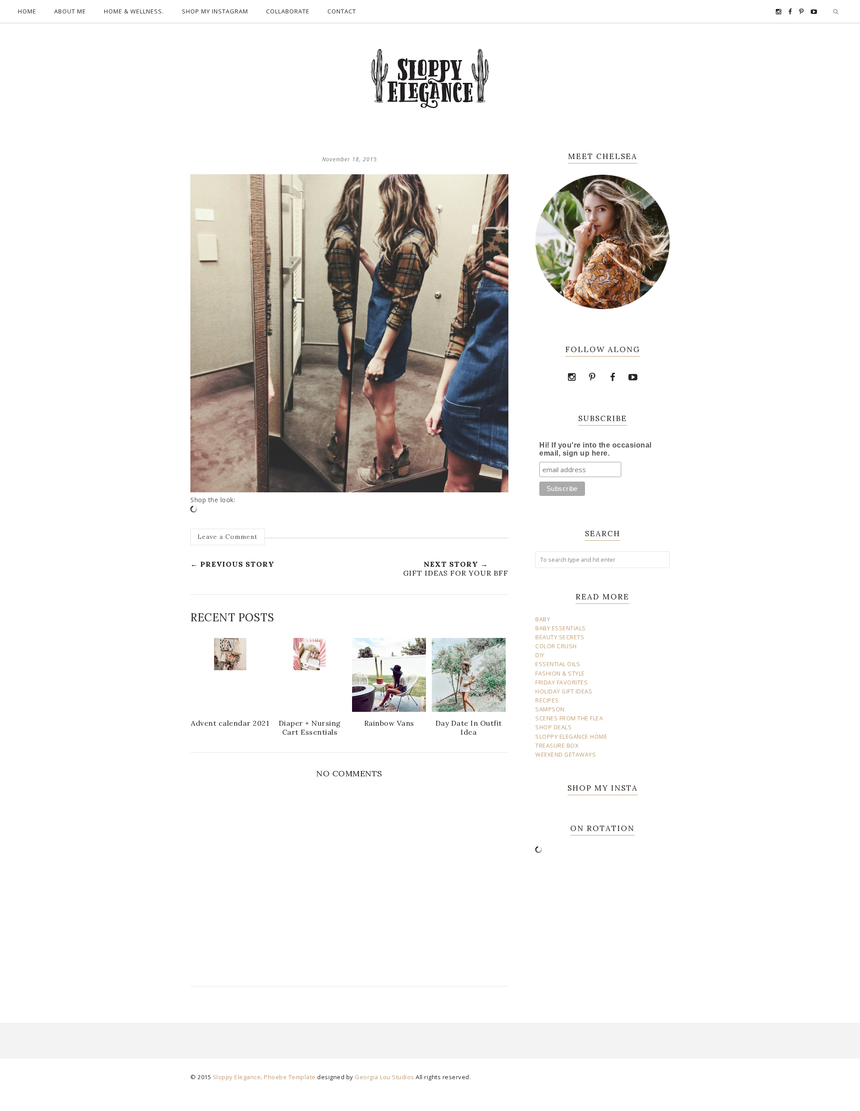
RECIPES (547, 700)
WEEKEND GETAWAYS (565, 754)
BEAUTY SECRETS (559, 637)
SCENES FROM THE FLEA (569, 718)
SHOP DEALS (553, 727)
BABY (542, 619)
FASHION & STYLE (560, 673)
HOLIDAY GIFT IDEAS (563, 691)
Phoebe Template (290, 1077)
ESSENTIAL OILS (557, 664)
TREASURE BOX (556, 745)
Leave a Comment (228, 537)
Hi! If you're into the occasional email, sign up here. (595, 449)
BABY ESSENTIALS (560, 628)
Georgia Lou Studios (384, 1077)
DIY (540, 655)
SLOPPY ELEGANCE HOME (571, 737)
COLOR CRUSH (556, 646)
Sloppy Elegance (237, 1077)
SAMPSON (550, 709)
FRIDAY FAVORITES (561, 682)
